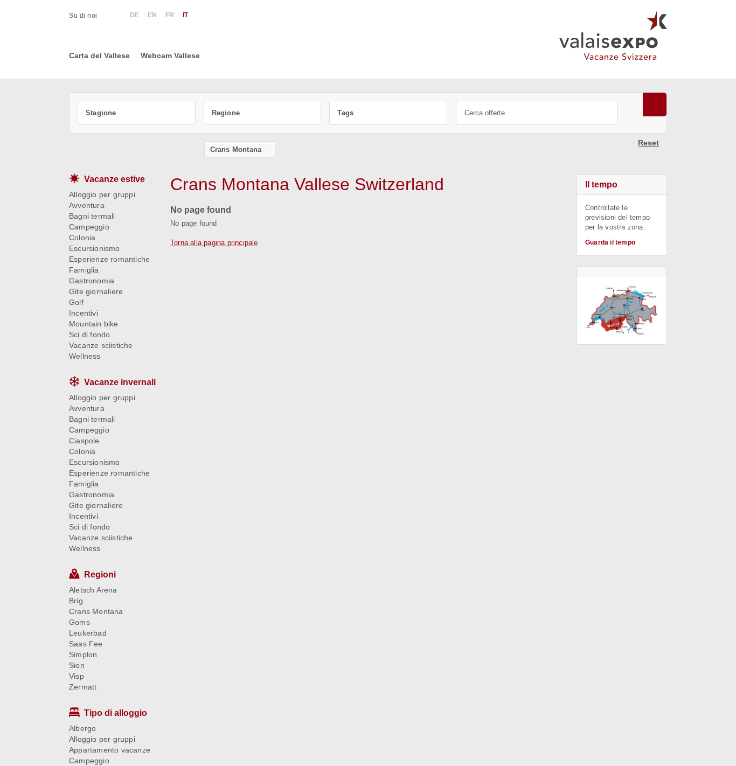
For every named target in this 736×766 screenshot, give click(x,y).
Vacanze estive (114, 179)
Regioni (100, 574)
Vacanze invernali (120, 382)
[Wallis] (621, 310)
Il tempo (601, 184)
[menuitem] (88, 15)
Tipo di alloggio (115, 713)
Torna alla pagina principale (214, 243)
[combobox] (137, 113)
